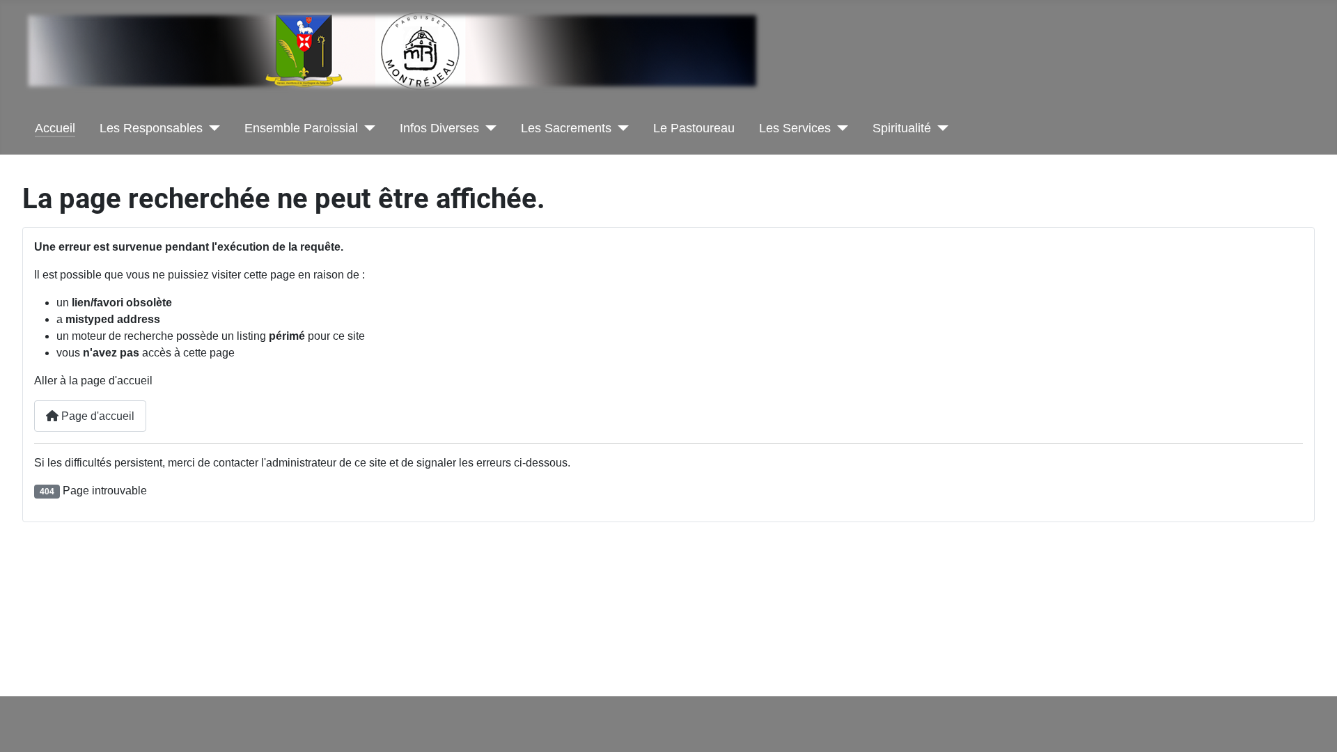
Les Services (795, 128)
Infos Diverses (439, 128)
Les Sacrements (566, 128)
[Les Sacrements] (620, 128)
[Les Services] (839, 128)
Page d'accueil (96, 416)
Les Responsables (151, 128)
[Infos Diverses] (488, 128)
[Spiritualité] (939, 128)
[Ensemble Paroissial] (366, 128)
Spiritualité (902, 128)
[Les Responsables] (211, 128)
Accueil (55, 128)
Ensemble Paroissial (301, 128)
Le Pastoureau (694, 128)
